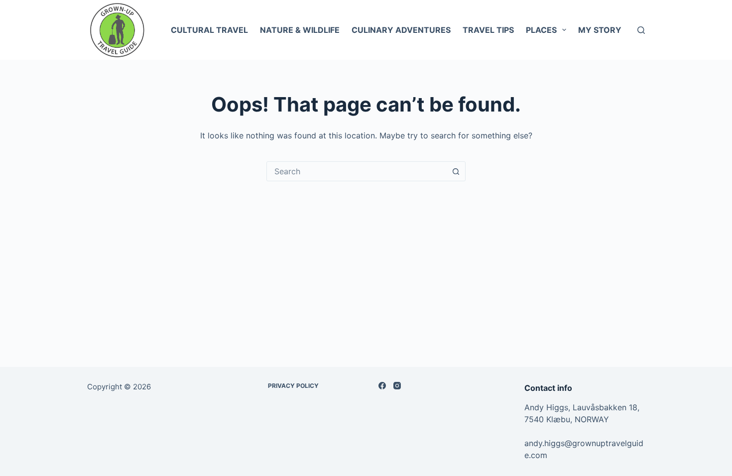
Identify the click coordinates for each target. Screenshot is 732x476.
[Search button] (455, 171)
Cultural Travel (209, 30)
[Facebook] (382, 385)
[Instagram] (397, 385)
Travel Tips (488, 30)
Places (541, 30)
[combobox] (356, 171)
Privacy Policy (293, 385)
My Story (599, 30)
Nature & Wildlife (300, 30)
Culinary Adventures (401, 30)
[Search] (641, 30)
